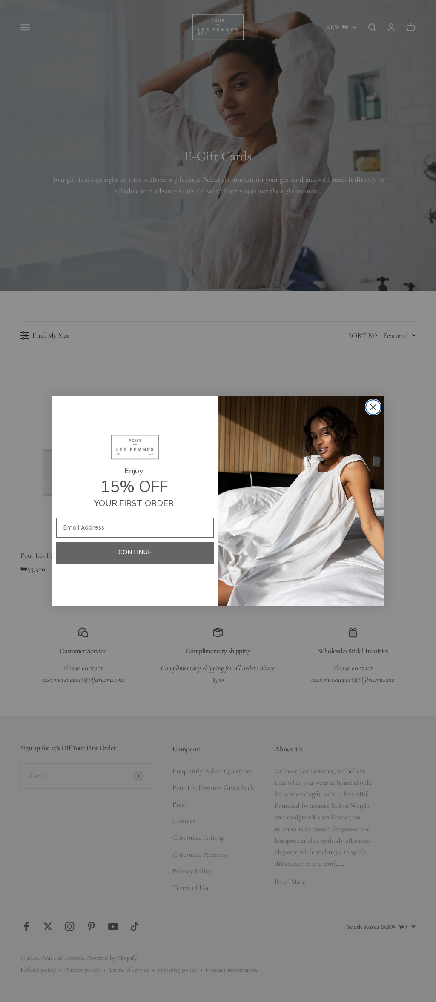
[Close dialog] (373, 407)
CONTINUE (135, 552)
